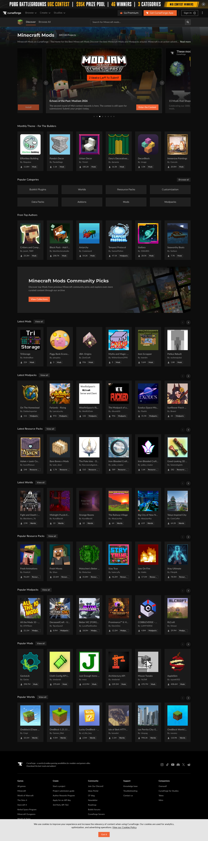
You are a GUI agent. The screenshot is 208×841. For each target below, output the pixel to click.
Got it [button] (104, 834)
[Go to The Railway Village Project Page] (119, 507)
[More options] (202, 13)
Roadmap (92, 805)
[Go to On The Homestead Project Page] (30, 400)
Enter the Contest (147, 107)
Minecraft (21, 791)
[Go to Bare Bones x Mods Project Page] (60, 454)
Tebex (161, 796)
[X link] (183, 764)
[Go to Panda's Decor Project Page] (60, 151)
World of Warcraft (25, 796)
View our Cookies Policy (124, 827)
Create (44, 12)
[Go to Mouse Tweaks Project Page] (148, 668)
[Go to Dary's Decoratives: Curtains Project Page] (119, 151)
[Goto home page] (12, 13)
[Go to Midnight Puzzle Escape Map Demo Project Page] (60, 507)
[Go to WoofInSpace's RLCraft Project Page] (89, 400)
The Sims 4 (22, 800)
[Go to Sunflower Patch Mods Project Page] (178, 400)
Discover (31, 22)
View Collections (39, 299)
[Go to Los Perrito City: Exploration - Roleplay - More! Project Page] (148, 722)
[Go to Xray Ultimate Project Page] (178, 561)
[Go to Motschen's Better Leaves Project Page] (89, 561)
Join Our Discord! (95, 786)
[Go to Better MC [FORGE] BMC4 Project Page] (89, 615)
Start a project (59, 786)
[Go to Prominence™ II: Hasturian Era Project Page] (119, 615)
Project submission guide (63, 791)
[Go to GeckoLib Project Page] (30, 668)
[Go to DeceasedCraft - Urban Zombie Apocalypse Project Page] (60, 615)
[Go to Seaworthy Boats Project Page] (178, 240)
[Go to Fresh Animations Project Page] (30, 561)
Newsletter (92, 800)
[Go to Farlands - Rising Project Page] (60, 400)
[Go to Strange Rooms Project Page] (89, 507)
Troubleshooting (130, 791)
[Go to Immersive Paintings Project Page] (178, 151)
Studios (58, 12)
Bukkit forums (94, 810)
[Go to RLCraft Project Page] (178, 615)
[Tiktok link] (167, 764)
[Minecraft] (20, 22)
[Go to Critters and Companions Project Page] (30, 240)
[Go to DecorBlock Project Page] (148, 151)
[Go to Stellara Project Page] (148, 240)
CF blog (91, 796)
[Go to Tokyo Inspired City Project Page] (178, 507)
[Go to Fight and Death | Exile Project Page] (30, 507)
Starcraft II (22, 805)
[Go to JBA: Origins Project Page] (89, 346)
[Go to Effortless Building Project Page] (30, 151)
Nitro (161, 800)
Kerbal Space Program (27, 810)
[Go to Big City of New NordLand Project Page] (148, 507)
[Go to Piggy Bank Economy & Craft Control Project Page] (60, 346)
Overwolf (163, 786)
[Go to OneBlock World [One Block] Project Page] (178, 722)
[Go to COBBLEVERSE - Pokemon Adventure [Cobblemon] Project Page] (148, 615)
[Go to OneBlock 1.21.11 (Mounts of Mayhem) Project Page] (60, 722)
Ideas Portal (93, 791)
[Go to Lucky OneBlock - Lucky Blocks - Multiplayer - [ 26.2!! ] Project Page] (89, 722)
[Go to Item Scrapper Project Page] (148, 346)
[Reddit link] (189, 764)
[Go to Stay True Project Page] (119, 561)
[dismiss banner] (203, 4)
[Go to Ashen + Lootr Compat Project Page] (30, 454)
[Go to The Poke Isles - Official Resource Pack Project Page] (89, 454)
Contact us (128, 796)
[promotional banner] (104, 4)
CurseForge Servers (96, 814)
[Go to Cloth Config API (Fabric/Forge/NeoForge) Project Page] (60, 668)
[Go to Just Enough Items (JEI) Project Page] (89, 668)
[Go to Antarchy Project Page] (89, 240)
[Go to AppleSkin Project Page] (178, 668)
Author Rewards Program (64, 796)
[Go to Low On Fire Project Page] (148, 561)
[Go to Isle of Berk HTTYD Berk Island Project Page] (119, 722)
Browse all (184, 179)
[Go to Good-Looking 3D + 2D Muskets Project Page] (178, 454)
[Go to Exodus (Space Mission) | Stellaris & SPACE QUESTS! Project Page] (148, 400)
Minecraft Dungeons (26, 814)
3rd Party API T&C (61, 805)
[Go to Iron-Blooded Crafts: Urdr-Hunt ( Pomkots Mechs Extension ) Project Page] (119, 454)
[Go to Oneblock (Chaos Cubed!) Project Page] (30, 722)
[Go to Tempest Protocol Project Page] (119, 240)
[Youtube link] (172, 764)
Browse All (45, 22)
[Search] (188, 22)
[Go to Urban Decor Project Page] (89, 151)
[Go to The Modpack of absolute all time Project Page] (119, 400)
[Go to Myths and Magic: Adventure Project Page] (119, 346)
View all (39, 321)
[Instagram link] (162, 764)
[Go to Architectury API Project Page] (119, 668)
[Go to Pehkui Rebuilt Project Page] (178, 346)
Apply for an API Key (62, 800)
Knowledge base (130, 786)
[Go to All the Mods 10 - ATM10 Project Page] (30, 615)
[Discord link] (178, 764)
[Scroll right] (188, 322)
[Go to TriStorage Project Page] (30, 346)
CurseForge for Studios (169, 791)
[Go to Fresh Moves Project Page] (60, 561)
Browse (29, 12)
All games (21, 786)
